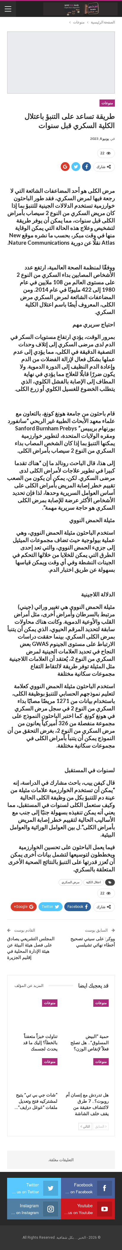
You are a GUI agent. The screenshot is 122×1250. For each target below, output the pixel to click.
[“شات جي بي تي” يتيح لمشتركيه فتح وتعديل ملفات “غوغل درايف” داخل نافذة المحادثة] (35, 1073)
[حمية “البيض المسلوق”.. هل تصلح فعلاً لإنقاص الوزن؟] (87, 1014)
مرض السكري (70, 882)
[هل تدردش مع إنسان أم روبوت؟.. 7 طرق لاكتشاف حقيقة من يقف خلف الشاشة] (87, 1073)
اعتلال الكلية (93, 882)
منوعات (107, 103)
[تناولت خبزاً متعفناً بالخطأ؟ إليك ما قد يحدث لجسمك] (35, 1014)
